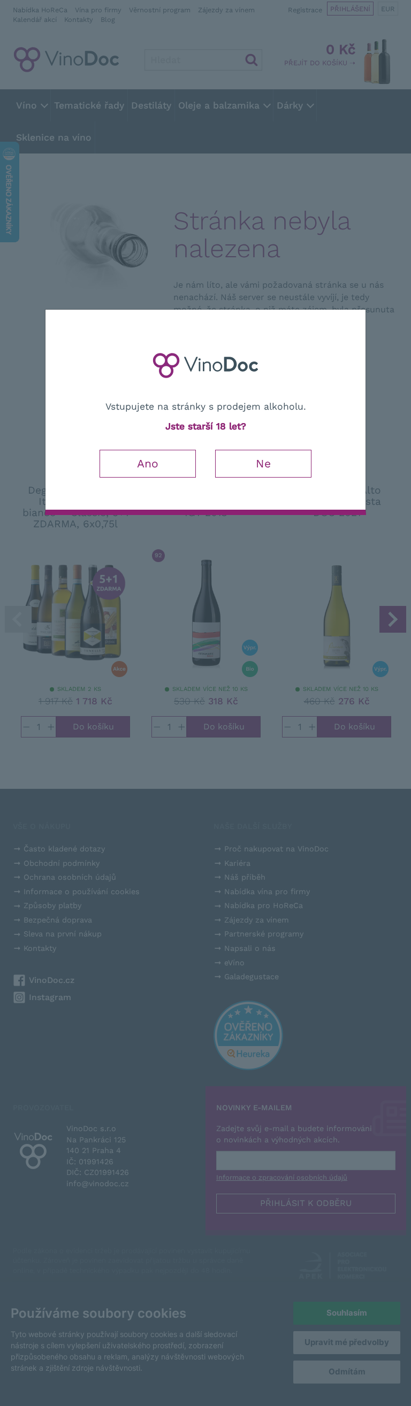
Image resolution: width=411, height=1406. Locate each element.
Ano (147, 463)
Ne (263, 463)
